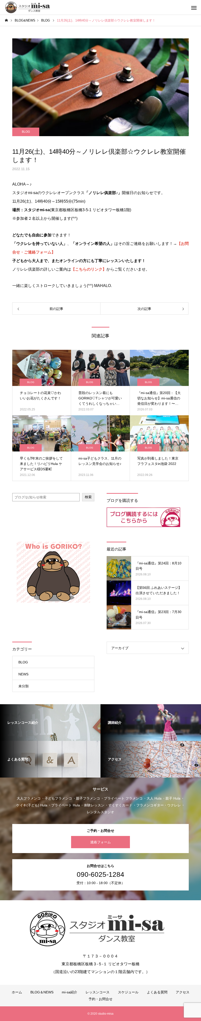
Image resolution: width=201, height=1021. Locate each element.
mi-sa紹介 (69, 992)
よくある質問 (157, 992)
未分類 (23, 686)
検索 (88, 497)
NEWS (23, 674)
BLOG (26, 131)
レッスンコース (98, 992)
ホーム (17, 992)
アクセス (182, 992)
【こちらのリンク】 (88, 269)
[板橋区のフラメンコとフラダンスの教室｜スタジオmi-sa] (28, 7)
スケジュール (128, 992)
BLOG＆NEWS (41, 992)
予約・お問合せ (100, 999)
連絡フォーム (100, 842)
